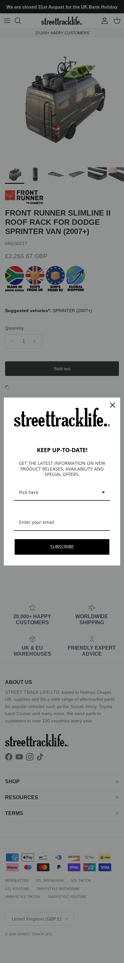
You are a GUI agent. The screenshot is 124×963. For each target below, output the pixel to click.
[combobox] (62, 493)
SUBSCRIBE (62, 547)
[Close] (112, 405)
